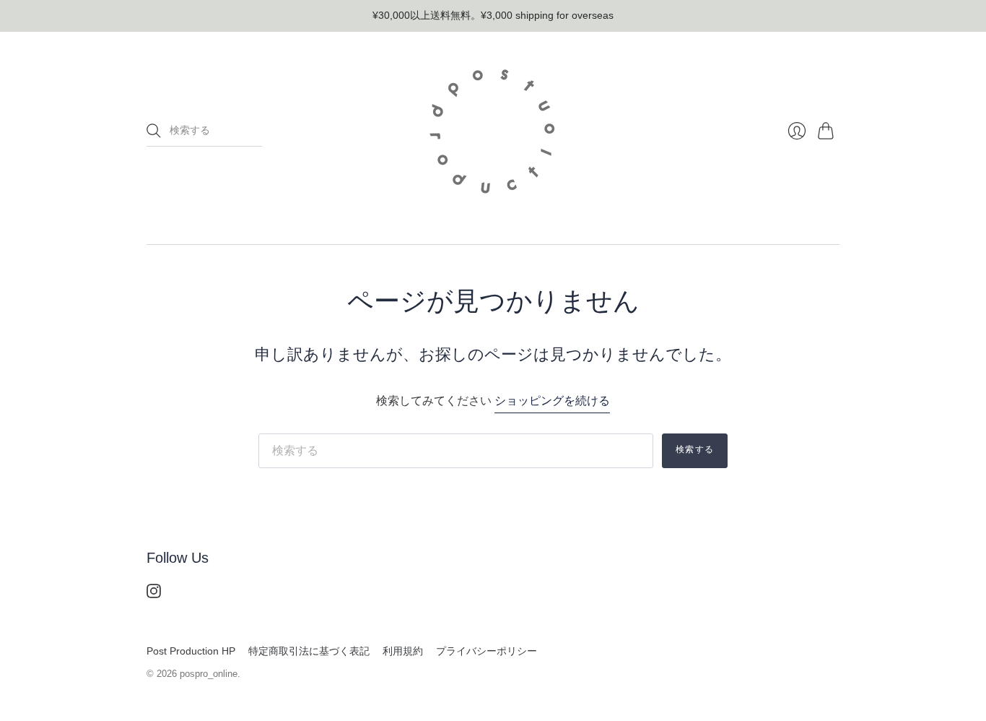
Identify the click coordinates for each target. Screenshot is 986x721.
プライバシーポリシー (486, 651)
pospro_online (208, 673)
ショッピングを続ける (552, 400)
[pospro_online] (493, 131)
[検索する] (154, 131)
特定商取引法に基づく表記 (309, 651)
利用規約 (403, 651)
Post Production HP (191, 651)
